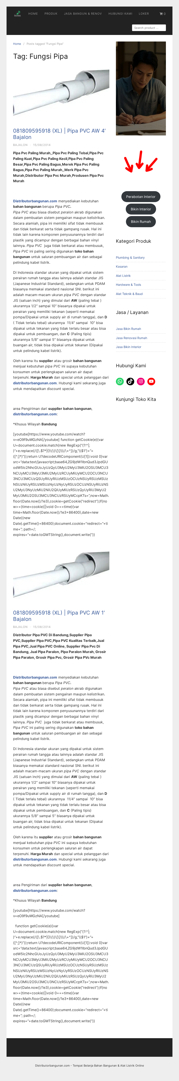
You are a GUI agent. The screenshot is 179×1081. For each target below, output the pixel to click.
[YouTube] (151, 381)
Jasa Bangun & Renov (83, 13)
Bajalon (20, 145)
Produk (51, 13)
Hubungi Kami (120, 13)
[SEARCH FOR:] (149, 27)
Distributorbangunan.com (52, 1065)
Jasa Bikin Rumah (128, 329)
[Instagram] (141, 381)
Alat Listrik (123, 275)
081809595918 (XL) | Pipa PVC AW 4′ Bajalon (59, 134)
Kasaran (121, 266)
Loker (144, 13)
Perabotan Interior (140, 197)
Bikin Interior (141, 209)
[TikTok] (130, 381)
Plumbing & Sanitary (130, 257)
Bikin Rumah (141, 222)
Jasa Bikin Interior (128, 347)
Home (33, 13)
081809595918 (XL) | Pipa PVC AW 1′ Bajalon (59, 616)
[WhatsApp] (120, 381)
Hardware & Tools (128, 284)
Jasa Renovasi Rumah (131, 338)
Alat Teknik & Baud (129, 294)
